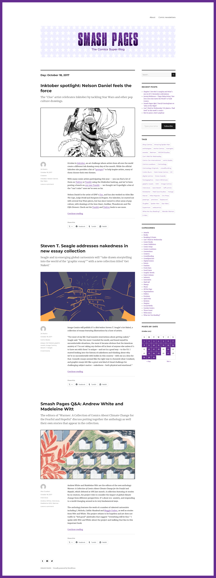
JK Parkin (43, 169)
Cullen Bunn (147, 172)
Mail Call (147, 282)
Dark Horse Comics (161, 172)
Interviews (44, 498)
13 (168, 345)
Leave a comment (47, 184)
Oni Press (165, 196)
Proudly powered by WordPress (64, 568)
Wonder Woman (168, 211)
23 (149, 353)
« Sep (149, 361)
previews (154, 199)
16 (149, 349)
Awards (146, 233)
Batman (153, 152)
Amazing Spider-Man (162, 144)
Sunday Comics (149, 308)
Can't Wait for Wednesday (152, 156)
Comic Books (45, 340)
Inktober (81, 163)
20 (168, 349)
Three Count (148, 310)
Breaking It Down (150, 237)
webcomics (157, 207)
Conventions (148, 251)
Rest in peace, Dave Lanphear (154, 113)
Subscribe (168, 126)
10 (154, 345)
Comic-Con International (152, 160)
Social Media (148, 306)
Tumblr (88, 182)
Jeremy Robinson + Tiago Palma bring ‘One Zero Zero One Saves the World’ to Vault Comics (159, 98)
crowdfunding (166, 168)
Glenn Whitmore (161, 180)
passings (146, 199)
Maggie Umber (110, 510)
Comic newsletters (167, 17)
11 (158, 345)
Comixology (162, 164)
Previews (147, 296)
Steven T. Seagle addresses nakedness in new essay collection (84, 248)
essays (42, 343)
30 (149, 357)
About (152, 17)
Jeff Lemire (167, 188)
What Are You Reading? (151, 211)
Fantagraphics (148, 180)
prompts (99, 169)
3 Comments (45, 351)
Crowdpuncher (149, 259)
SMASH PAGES (45, 568)
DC (171, 172)
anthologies (147, 148)
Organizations (149, 292)
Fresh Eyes (147, 268)
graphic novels (148, 184)
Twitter (79, 182)
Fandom (147, 266)
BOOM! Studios (164, 152)
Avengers (169, 148)
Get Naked (50, 343)
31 (154, 357)
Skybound (164, 199)
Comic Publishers (150, 244)
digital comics (148, 176)
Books (146, 235)
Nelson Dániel (52, 179)
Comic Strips (148, 247)
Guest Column (149, 275)
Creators (43, 175)
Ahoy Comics (147, 144)
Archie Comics (159, 148)
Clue (101, 194)
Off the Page (148, 289)
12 (163, 345)
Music (146, 287)
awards (145, 152)
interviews (55, 501)
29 (144, 357)
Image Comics (51, 345)
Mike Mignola (155, 196)
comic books (167, 160)
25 (159, 353)
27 (168, 353)
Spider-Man (155, 203)
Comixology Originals (150, 168)
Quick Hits (147, 299)
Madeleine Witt (46, 503)
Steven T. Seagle (46, 348)
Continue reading (75, 213)
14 (173, 345)
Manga (146, 284)
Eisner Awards (160, 176)
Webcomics (148, 313)
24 (154, 353)
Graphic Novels (149, 273)
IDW (157, 184)
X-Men (145, 215)
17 (154, 349)
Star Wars (43, 181)
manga (170, 192)
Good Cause (148, 270)
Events (146, 263)
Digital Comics (149, 261)
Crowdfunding (149, 256)
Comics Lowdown (149, 164)
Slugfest (145, 203)
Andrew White (45, 501)
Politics (146, 294)
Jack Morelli (156, 188)
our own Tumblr (92, 185)
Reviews (146, 301)
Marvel (145, 196)
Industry (147, 277)
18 (158, 349)
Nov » (169, 361)
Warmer (55, 503)
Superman (146, 207)
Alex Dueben (45, 491)
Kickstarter (146, 192)
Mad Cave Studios (159, 192)
